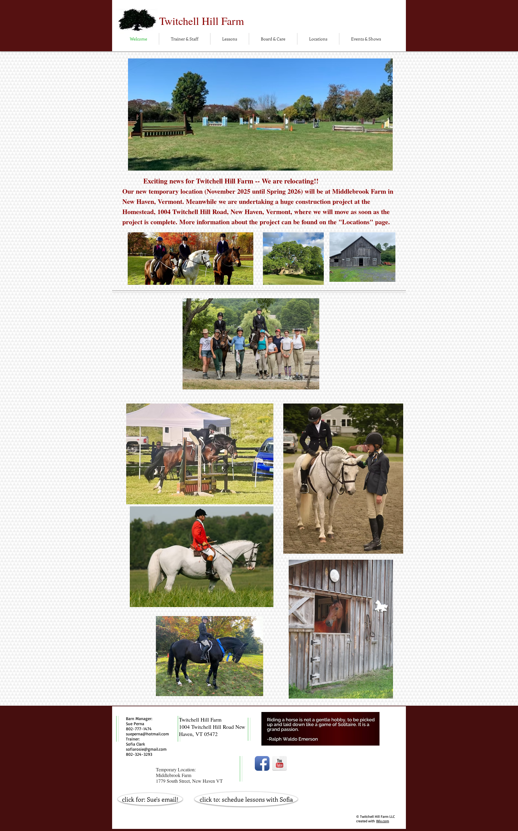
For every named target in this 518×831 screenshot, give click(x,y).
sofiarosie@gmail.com (146, 749)
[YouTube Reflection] (279, 763)
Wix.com (382, 821)
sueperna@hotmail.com (147, 733)
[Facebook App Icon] (262, 763)
